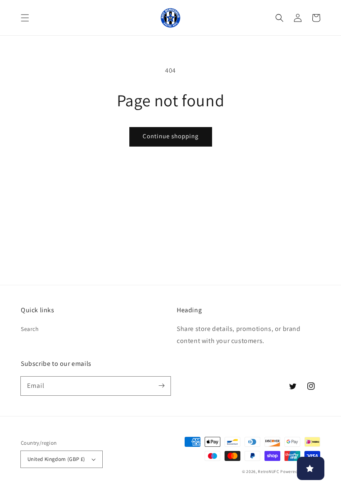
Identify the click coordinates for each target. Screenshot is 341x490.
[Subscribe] (161, 386)
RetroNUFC (268, 471)
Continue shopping (171, 136)
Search (30, 329)
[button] (25, 18)
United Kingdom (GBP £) (56, 459)
